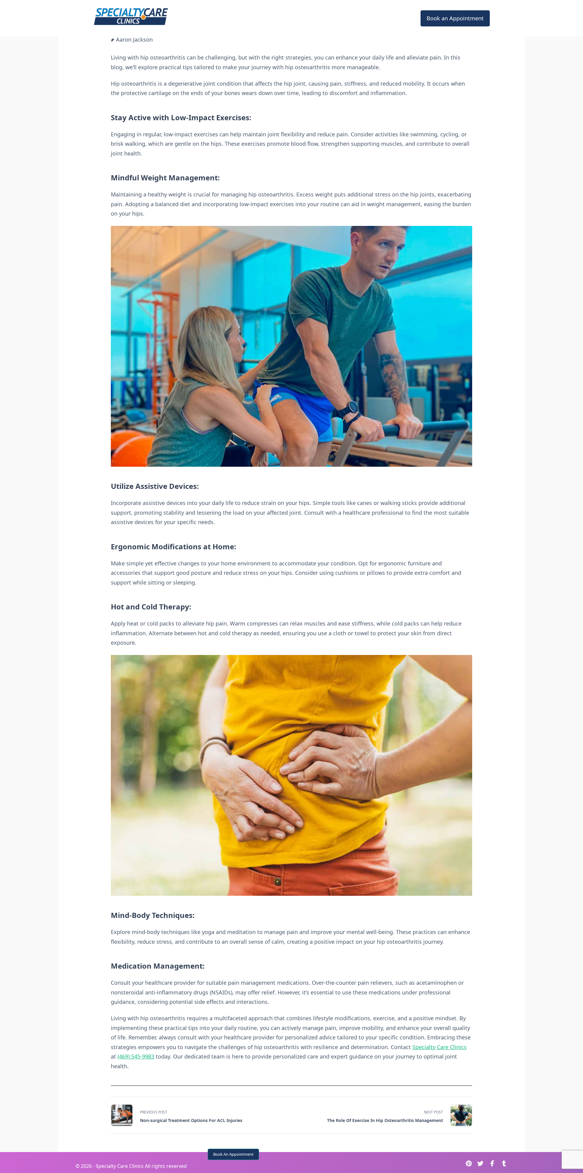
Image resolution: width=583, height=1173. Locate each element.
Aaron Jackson (134, 39)
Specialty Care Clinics (439, 1047)
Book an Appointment (455, 18)
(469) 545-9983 (136, 1056)
